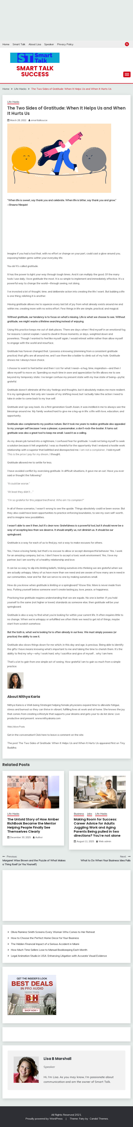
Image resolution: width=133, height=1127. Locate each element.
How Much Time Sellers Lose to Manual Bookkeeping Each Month (49, 949)
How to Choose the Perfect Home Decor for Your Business (45, 938)
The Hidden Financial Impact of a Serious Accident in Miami (45, 944)
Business (79, 813)
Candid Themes (99, 1118)
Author (39, 837)
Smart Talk (19, 44)
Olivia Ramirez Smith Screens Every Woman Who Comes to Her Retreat (53, 932)
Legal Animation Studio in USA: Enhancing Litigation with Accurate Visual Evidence (59, 955)
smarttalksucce (39, 120)
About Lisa (35, 44)
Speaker (49, 44)
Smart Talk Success (35, 71)
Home (5, 44)
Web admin (105, 841)
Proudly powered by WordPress (44, 1118)
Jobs (89, 813)
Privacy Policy (65, 44)
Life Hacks (13, 101)
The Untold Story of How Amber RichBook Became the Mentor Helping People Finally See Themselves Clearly (33, 825)
